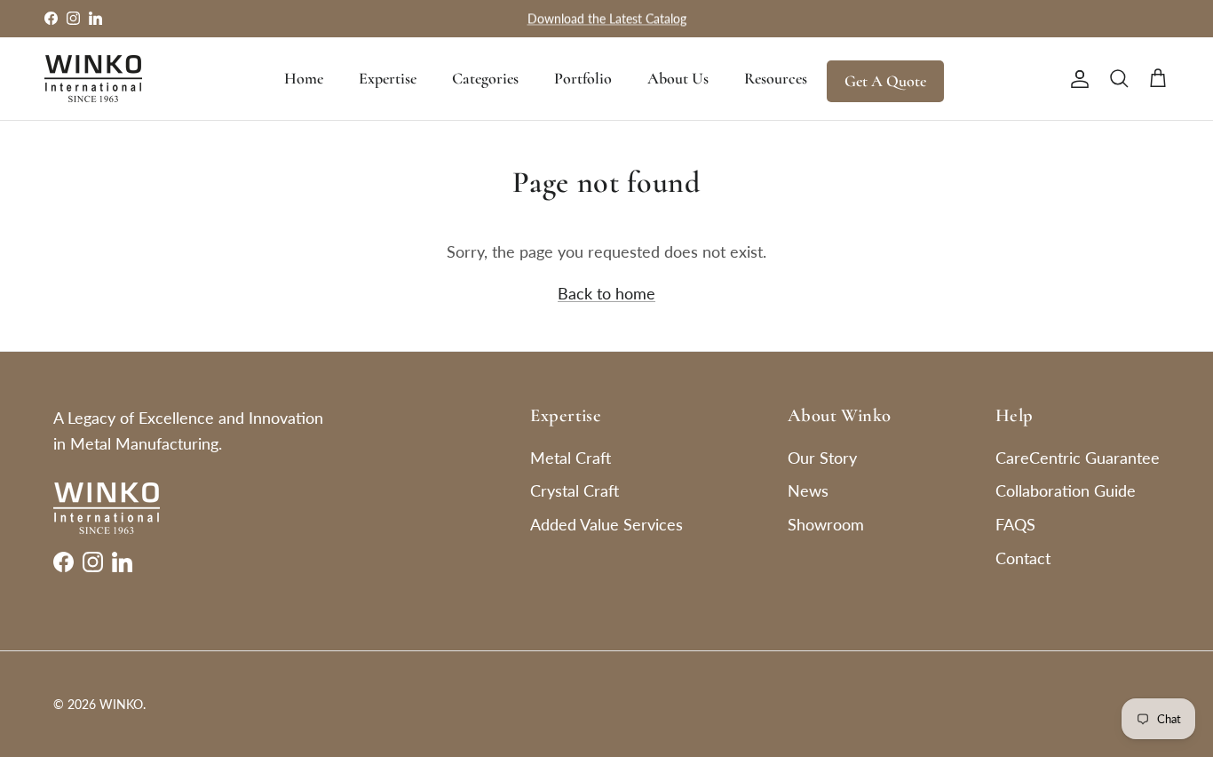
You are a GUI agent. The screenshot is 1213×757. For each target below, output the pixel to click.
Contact (1022, 558)
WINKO (121, 704)
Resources (775, 78)
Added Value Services (606, 524)
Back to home (606, 293)
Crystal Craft (574, 490)
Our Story (822, 457)
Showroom (826, 524)
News (808, 490)
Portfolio (583, 78)
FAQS (1015, 524)
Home (303, 78)
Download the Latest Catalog (606, 18)
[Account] (1076, 78)
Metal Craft (570, 457)
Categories (485, 78)
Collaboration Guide (1065, 490)
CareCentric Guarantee (1077, 457)
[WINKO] (93, 78)
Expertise (387, 78)
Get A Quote (885, 81)
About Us (678, 78)
